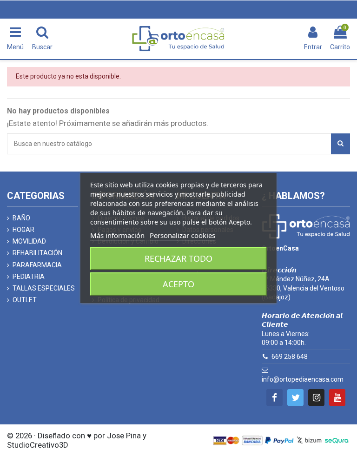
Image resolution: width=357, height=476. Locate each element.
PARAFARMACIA (37, 265)
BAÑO (21, 218)
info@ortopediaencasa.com (303, 379)
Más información (117, 235)
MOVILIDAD (29, 241)
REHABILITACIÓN (37, 253)
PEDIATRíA (29, 276)
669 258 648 (289, 356)
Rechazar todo (178, 258)
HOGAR (23, 229)
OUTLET (25, 300)
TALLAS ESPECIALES (44, 288)
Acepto (178, 284)
